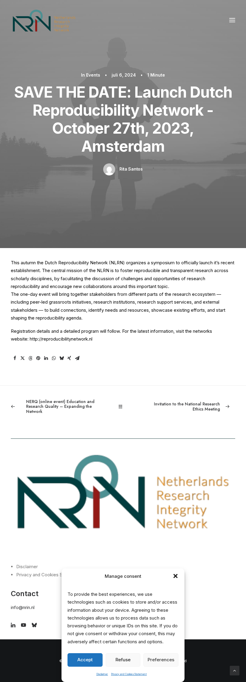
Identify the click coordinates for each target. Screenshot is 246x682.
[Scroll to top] (234, 670)
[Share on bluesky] (61, 358)
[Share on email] (77, 358)
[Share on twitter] (22, 358)
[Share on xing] (69, 358)
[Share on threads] (30, 358)
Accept (85, 659)
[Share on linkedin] (46, 358)
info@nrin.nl (22, 607)
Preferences (161, 659)
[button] (175, 576)
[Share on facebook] (14, 358)
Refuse (123, 659)
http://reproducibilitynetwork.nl (61, 339)
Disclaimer (102, 674)
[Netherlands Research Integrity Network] (44, 20)
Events (93, 74)
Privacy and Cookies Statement (129, 674)
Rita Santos (131, 168)
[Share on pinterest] (38, 358)
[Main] (123, 406)
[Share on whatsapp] (53, 358)
